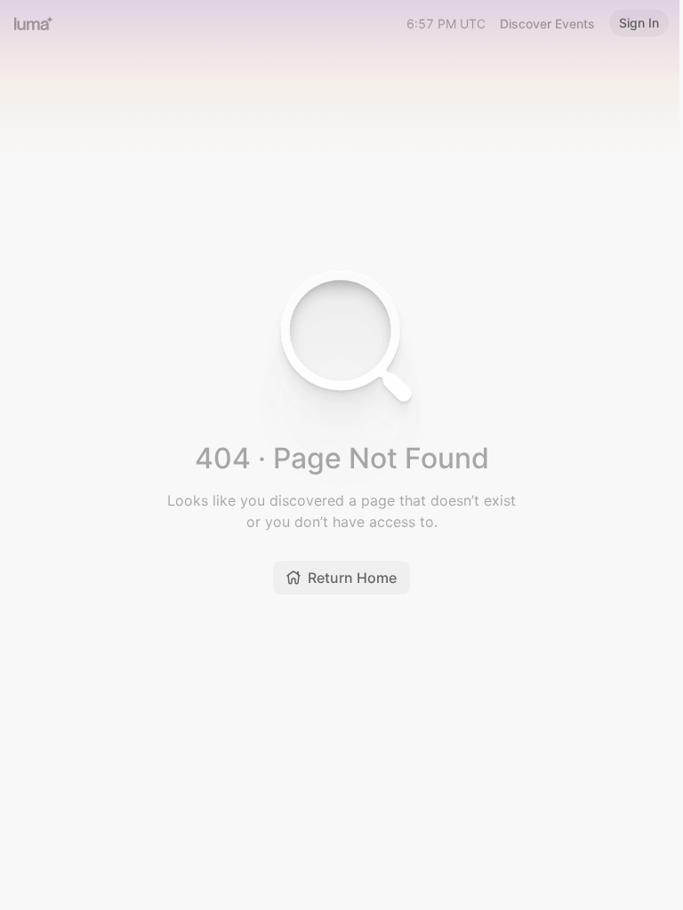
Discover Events (547, 23)
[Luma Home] (33, 23)
